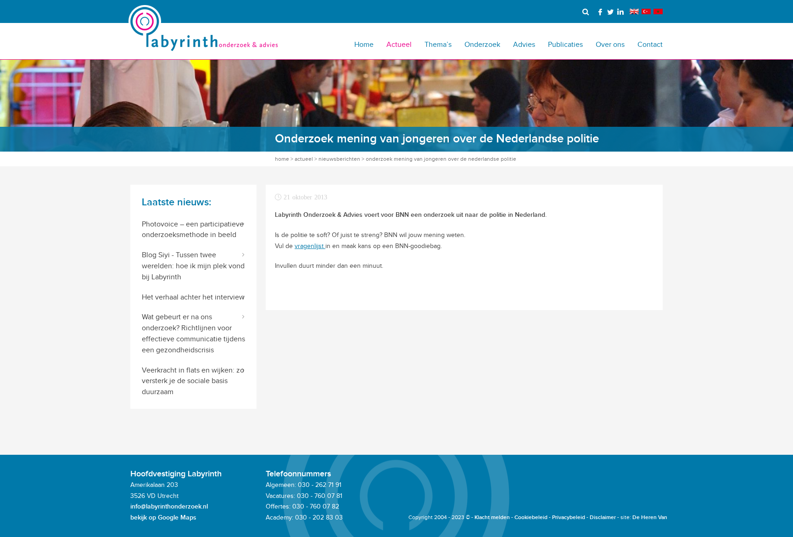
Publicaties (565, 44)
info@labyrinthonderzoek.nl (169, 506)
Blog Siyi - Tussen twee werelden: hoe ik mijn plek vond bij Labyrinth (193, 266)
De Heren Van (649, 517)
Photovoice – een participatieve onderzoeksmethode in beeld (193, 229)
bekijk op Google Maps (163, 517)
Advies (524, 44)
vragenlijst (310, 246)
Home (364, 44)
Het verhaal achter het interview (193, 297)
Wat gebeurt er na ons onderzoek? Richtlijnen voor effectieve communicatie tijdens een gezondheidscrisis (193, 333)
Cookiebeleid (530, 517)
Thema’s (438, 44)
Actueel (399, 44)
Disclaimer (603, 517)
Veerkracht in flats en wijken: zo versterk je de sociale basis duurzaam (193, 381)
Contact (650, 44)
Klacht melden (492, 517)
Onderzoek (482, 44)
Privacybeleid (568, 517)
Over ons (610, 44)
